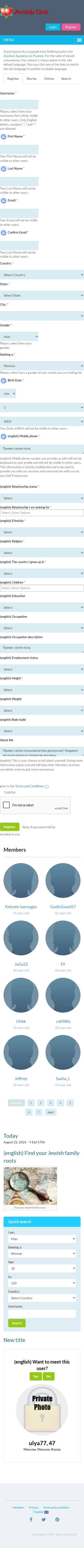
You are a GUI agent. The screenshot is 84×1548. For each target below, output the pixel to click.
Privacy (33, 1507)
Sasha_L (63, 1078)
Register (71, 27)
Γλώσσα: (38, 1512)
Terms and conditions (56, 1507)
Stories (32, 78)
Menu (9, 40)
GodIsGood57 (63, 906)
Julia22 (21, 964)
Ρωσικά (38, 56)
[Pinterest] (57, 1520)
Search (66, 78)
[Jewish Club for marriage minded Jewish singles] (42, 12)
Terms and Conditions (29, 786)
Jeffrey (21, 1078)
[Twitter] (43, 1520)
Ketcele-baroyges (21, 906)
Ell (63, 964)
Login (53, 27)
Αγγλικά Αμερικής (16, 56)
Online (49, 78)
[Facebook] (31, 1520)
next (51, 1112)
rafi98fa (63, 1021)
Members (18, 1507)
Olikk (21, 1021)
